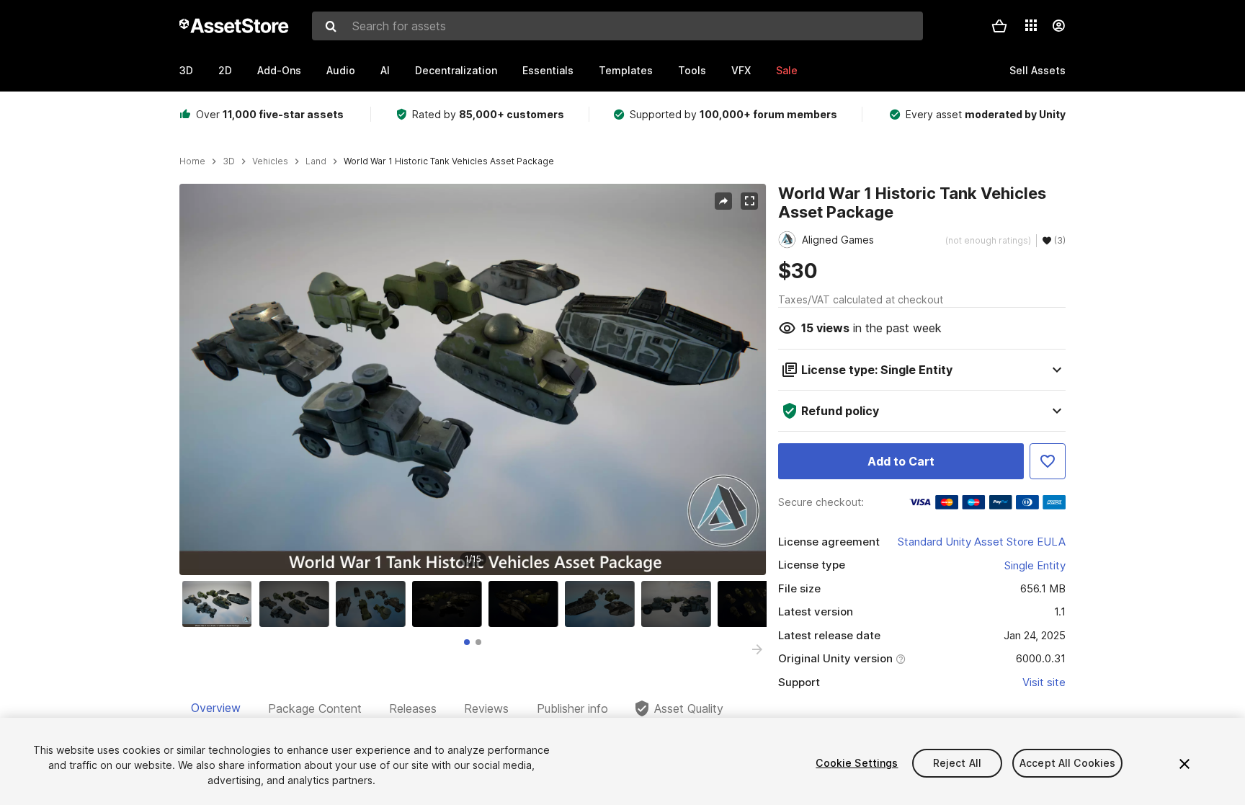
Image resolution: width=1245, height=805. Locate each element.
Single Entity (1035, 565)
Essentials (548, 70)
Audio (340, 70)
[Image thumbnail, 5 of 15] (526, 604)
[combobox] (617, 26)
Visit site (1044, 682)
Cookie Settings (857, 763)
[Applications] (1031, 25)
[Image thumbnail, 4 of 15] (450, 604)
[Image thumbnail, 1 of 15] (220, 604)
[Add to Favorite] (1048, 461)
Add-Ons (279, 70)
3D (186, 70)
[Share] (723, 201)
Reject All (957, 763)
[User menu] (1058, 26)
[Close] (1184, 764)
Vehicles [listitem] (270, 161)
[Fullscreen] (749, 201)
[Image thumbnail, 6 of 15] (603, 604)
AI (385, 70)
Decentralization (456, 70)
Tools (692, 70)
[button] (999, 26)
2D (225, 70)
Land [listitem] (315, 161)
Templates (626, 70)
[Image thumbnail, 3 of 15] (374, 604)
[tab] (467, 642)
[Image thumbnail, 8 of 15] (756, 604)
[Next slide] (757, 649)
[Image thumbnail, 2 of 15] (297, 604)
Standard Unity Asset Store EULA (982, 541)
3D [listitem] (229, 161)
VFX (741, 70)
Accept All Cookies (1067, 763)
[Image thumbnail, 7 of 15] (679, 604)
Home (192, 161)
